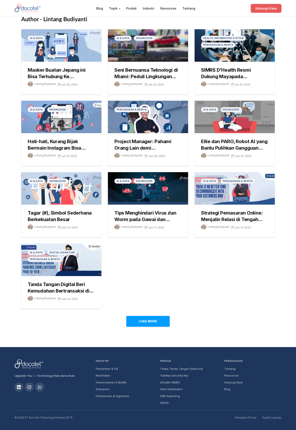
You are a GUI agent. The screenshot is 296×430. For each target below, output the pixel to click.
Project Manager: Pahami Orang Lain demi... (142, 145)
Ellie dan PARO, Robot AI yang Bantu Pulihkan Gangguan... (234, 145)
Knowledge (144, 38)
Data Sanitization (171, 389)
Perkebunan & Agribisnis (112, 396)
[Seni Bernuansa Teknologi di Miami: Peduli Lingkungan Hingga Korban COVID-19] (148, 45)
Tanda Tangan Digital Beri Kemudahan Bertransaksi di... (61, 287)
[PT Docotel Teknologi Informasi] (52, 364)
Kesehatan (103, 375)
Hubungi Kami (266, 8)
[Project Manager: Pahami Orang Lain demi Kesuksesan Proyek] (148, 116)
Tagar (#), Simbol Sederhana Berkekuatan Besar (60, 216)
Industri (148, 8)
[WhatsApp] (39, 387)
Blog (99, 8)
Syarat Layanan (271, 417)
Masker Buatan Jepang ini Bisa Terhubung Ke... (57, 73)
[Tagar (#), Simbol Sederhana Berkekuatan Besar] (61, 188)
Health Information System (223, 38)
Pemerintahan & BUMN (111, 382)
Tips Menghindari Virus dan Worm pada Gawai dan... (145, 216)
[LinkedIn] (19, 387)
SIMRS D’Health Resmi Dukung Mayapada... (226, 73)
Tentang (188, 8)
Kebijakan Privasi (245, 417)
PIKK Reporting (170, 396)
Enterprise (102, 389)
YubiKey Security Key (174, 375)
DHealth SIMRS (170, 382)
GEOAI (164, 402)
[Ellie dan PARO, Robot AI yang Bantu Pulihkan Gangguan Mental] (235, 116)
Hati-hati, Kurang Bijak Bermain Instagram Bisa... (57, 145)
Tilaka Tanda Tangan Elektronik (181, 368)
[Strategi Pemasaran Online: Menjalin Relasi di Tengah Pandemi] (235, 188)
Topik (113, 8)
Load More (148, 321)
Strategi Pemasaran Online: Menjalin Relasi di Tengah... (232, 216)
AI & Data (36, 38)
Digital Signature (62, 252)
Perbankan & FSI (107, 368)
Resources (168, 8)
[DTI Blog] (28, 8)
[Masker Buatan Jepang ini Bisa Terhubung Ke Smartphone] (61, 45)
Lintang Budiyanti (45, 84)
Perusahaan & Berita (218, 44)
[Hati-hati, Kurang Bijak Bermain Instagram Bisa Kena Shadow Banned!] (61, 116)
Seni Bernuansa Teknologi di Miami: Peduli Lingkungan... (146, 73)
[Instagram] (29, 387)
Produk (131, 8)
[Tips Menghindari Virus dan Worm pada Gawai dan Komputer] (148, 188)
